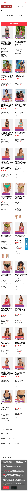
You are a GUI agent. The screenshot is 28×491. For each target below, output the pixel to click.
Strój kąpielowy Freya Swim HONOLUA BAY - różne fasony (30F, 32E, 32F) (20, 75)
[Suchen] (15, 6)
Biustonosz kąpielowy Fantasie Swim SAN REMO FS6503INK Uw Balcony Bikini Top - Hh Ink (6, 405)
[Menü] (26, 6)
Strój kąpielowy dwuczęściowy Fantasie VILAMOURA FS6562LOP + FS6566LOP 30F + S (20, 310)
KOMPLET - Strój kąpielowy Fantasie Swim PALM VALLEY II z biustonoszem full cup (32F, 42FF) (7, 134)
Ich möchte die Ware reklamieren (9, 438)
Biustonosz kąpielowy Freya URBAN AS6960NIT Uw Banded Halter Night (7, 342)
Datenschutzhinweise (7, 470)
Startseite (6, 10)
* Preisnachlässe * (13, 10)
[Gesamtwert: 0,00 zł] (23, 6)
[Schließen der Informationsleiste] (25, 2)
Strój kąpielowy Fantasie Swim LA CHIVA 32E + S (20, 133)
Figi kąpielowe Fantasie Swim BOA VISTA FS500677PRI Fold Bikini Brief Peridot (6, 276)
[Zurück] (2, 11)
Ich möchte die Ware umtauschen (10, 443)
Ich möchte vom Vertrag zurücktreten (10, 441)
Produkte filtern (14, 23)
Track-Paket (4, 436)
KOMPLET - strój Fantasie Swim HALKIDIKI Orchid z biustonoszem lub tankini (20, 41)
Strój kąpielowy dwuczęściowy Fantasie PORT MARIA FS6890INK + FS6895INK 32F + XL (7, 373)
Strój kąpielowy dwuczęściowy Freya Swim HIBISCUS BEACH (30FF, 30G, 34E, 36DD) (20, 105)
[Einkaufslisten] (19, 6)
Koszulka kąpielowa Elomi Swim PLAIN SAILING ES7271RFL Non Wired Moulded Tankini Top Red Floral (6, 311)
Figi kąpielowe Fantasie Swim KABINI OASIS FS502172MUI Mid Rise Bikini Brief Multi (20, 198)
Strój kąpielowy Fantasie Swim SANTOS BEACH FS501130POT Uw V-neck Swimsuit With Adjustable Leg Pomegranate (20, 238)
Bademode (20, 10)
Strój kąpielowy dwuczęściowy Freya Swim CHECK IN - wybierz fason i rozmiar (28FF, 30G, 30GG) (7, 75)
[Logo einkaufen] (6, 6)
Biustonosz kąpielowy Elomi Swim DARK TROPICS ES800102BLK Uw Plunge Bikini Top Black (21, 276)
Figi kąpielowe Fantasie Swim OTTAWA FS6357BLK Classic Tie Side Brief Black (21, 405)
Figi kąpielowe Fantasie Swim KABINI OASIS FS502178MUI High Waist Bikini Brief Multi (6, 237)
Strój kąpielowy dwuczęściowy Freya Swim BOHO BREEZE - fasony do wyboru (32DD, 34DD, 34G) (7, 105)
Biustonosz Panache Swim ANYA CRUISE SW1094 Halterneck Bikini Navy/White (20, 373)
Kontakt (3, 446)
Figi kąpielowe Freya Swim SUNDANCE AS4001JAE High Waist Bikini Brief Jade (7, 197)
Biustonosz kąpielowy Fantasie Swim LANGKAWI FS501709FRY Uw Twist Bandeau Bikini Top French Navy (20, 164)
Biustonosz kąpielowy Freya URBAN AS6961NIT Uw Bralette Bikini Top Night (21, 342)
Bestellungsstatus (6, 433)
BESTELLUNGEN (6, 429)
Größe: (16, 179)
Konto (3, 452)
